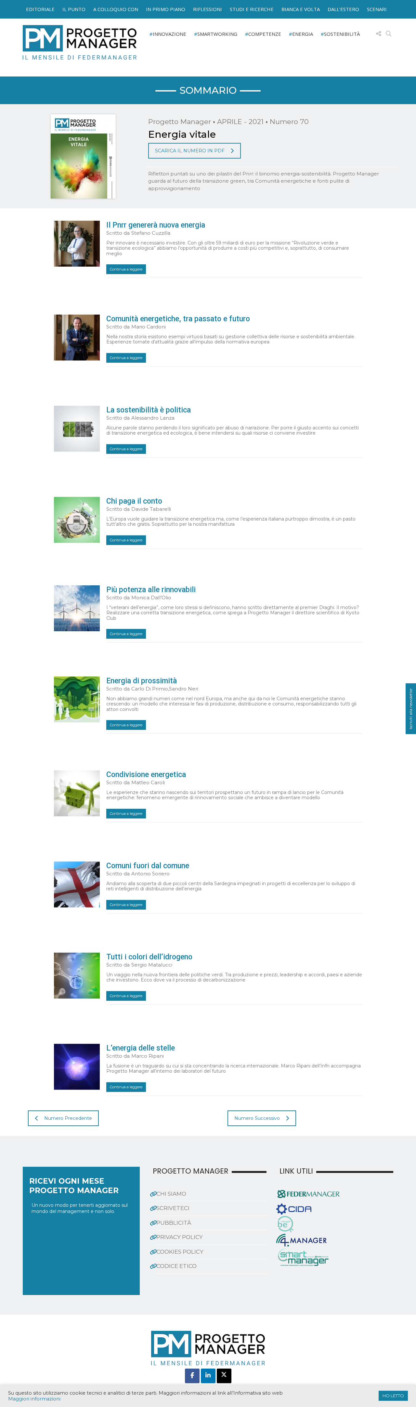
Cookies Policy (179, 1251)
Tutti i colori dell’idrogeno (149, 957)
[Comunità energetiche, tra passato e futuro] (77, 337)
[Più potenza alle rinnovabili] (77, 608)
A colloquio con (115, 9)
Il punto (73, 9)
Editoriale (40, 9)
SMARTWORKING (217, 34)
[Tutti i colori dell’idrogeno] (77, 975)
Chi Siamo (171, 1194)
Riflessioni (207, 9)
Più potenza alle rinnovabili (151, 589)
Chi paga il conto (134, 501)
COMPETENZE (264, 34)
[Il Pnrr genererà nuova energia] (77, 244)
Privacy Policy (179, 1237)
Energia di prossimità (141, 680)
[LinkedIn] (208, 1376)
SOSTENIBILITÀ (342, 34)
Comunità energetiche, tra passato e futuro (178, 318)
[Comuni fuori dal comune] (77, 884)
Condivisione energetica (146, 774)
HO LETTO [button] (393, 1395)
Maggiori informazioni (34, 1399)
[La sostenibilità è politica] (77, 429)
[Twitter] (224, 1376)
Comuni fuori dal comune (147, 865)
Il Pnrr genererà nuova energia (155, 225)
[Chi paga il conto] (77, 520)
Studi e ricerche (252, 9)
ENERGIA (302, 34)
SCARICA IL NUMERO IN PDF (190, 151)
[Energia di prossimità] (77, 699)
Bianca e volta (300, 9)
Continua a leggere (126, 269)
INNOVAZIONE (169, 34)
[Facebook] (192, 1376)
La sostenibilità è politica (148, 410)
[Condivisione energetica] (77, 793)
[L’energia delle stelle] (77, 1067)
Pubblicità (173, 1222)
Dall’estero (343, 9)
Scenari (377, 9)
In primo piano (165, 9)
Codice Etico (176, 1266)
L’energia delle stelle (140, 1048)
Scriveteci (172, 1208)
